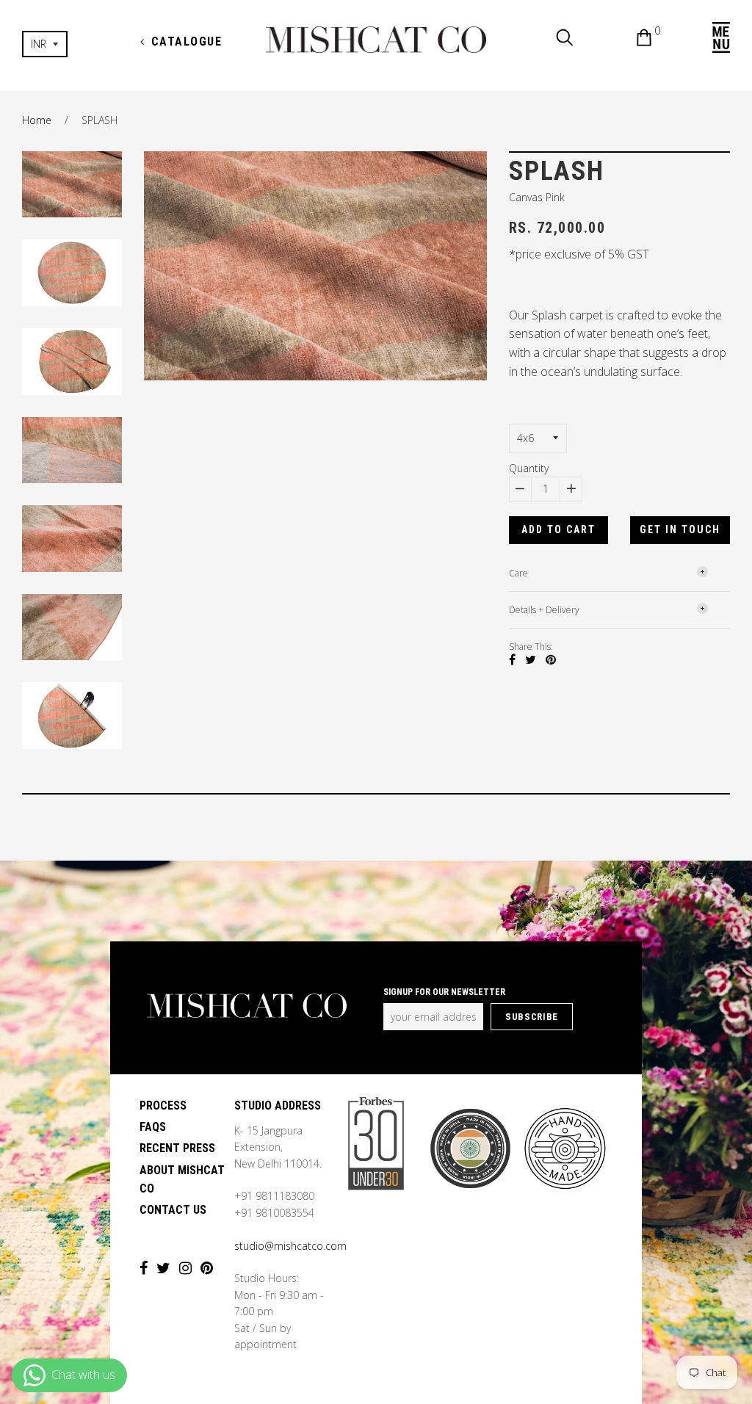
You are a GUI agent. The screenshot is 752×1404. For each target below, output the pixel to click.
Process (163, 1105)
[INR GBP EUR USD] (72, 44)
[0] (633, 40)
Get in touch (680, 529)
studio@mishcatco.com (290, 1246)
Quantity (529, 468)
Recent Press (177, 1148)
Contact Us (173, 1210)
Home (36, 120)
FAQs (153, 1127)
